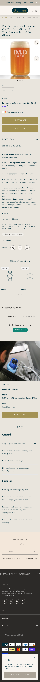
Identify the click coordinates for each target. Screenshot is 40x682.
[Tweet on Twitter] (27, 247)
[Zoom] (36, 42)
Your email (9, 551)
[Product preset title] (10, 276)
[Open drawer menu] (3, 10)
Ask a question (8, 240)
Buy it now (20, 128)
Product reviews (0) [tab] (11, 316)
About (5, 611)
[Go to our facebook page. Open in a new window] (4, 601)
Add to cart (20, 120)
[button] (17, 80)
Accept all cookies (20, 674)
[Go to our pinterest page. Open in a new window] (22, 601)
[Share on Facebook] (20, 247)
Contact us (20, 414)
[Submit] (34, 551)
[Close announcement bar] (36, 2)
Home (4, 18)
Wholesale (6, 626)
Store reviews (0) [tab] (29, 316)
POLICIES (5, 618)
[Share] (12, 247)
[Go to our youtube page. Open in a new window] (16, 601)
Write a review (20, 330)
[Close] (34, 657)
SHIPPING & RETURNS (11, 146)
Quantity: (5, 85)
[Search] (31, 10)
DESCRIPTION (8, 139)
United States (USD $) (14, 635)
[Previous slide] (3, 58)
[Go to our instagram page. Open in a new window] (10, 601)
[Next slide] (36, 58)
